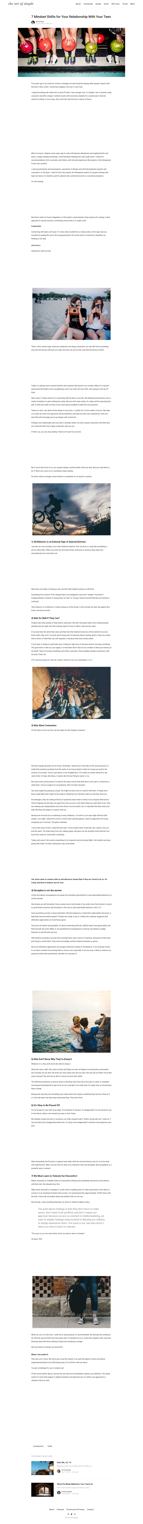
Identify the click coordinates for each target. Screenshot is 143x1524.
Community (88, 4)
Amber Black (40, 21)
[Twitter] (72, 1514)
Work (132, 4)
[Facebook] (68, 1514)
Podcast (60, 1509)
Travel (125, 4)
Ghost (76, 1517)
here (89, 660)
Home (106, 4)
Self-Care (115, 4)
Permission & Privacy (75, 1509)
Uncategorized (38, 1446)
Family (98, 4)
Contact (90, 1509)
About (78, 4)
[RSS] (75, 1514)
